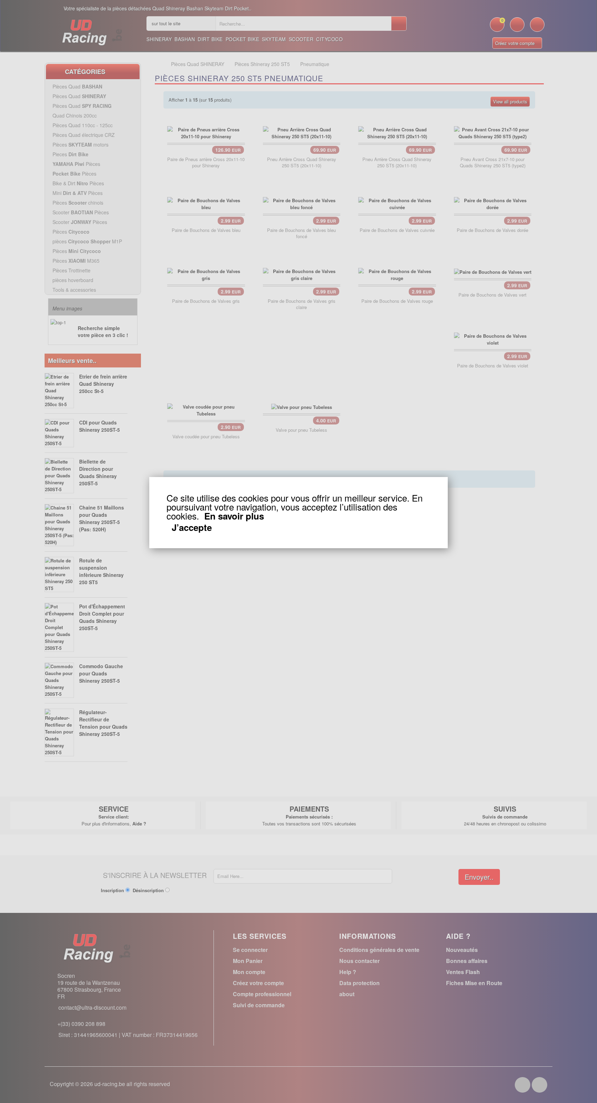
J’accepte (192, 527)
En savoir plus (234, 516)
